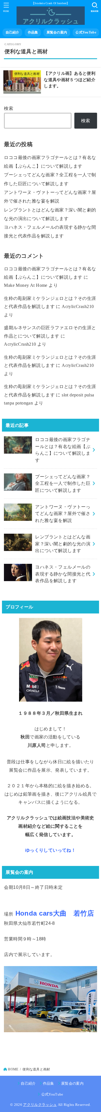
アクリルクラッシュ (40, 1105)
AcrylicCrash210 (78, 306)
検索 (8, 108)
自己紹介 (12, 32)
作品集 (33, 32)
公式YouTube (85, 32)
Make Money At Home (25, 285)
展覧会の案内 (57, 32)
